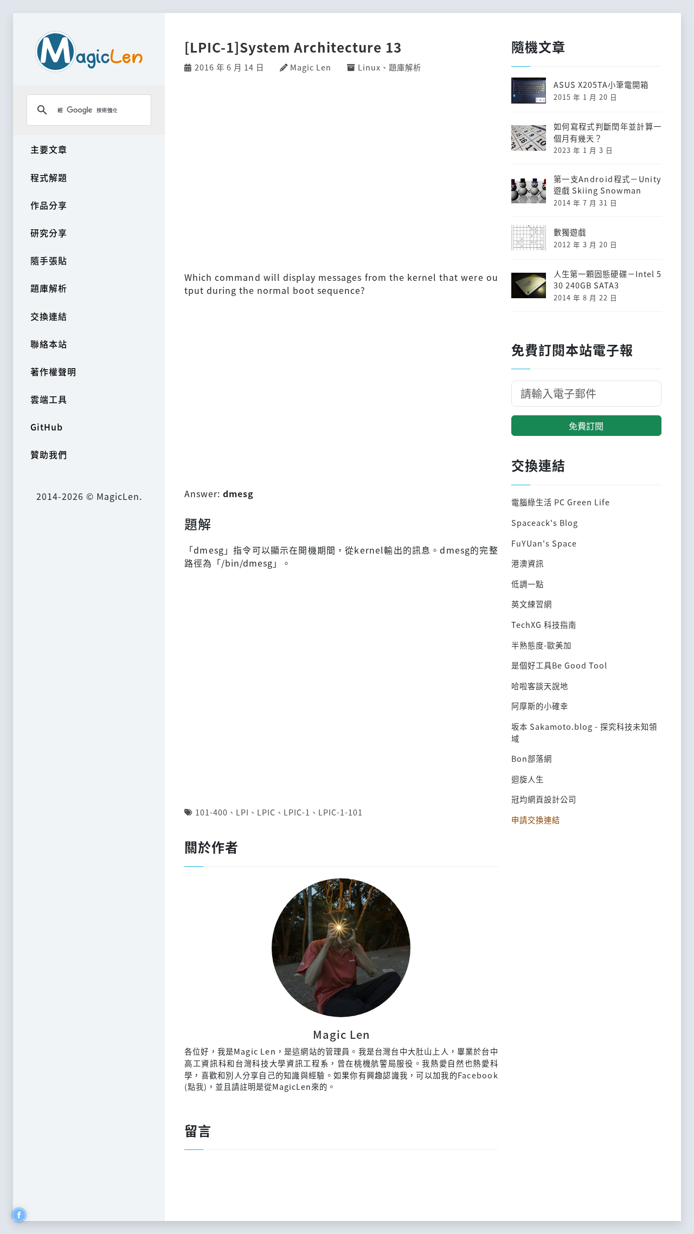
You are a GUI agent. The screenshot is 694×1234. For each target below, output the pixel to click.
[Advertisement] (341, 171)
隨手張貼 (48, 260)
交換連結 (48, 316)
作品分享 (48, 204)
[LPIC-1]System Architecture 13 (293, 46)
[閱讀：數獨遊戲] (528, 236)
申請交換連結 (535, 819)
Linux (369, 67)
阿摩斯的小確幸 (539, 705)
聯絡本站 (48, 343)
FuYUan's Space (544, 543)
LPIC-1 (297, 812)
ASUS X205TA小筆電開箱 (601, 84)
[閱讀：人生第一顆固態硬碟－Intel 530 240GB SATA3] (528, 284)
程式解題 (48, 177)
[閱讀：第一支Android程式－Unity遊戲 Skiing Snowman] (528, 189)
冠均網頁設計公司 (543, 799)
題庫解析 (48, 287)
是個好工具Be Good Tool (559, 665)
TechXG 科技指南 (543, 624)
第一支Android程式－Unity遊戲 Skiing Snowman (607, 184)
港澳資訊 (527, 563)
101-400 (211, 812)
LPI (242, 812)
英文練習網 (531, 603)
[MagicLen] (89, 51)
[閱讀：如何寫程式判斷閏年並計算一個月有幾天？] (528, 136)
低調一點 (527, 583)
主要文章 (48, 149)
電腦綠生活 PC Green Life (560, 501)
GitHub (46, 426)
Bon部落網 (531, 758)
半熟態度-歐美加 (541, 645)
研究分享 (48, 232)
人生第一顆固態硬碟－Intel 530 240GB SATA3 (607, 279)
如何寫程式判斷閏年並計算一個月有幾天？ (607, 132)
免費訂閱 (586, 425)
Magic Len (310, 67)
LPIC (266, 812)
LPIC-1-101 (340, 812)
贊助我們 (48, 454)
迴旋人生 (527, 779)
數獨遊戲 (570, 231)
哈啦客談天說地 (539, 685)
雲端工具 (48, 399)
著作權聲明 (53, 371)
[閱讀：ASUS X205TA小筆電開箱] (528, 89)
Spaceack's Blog (544, 522)
